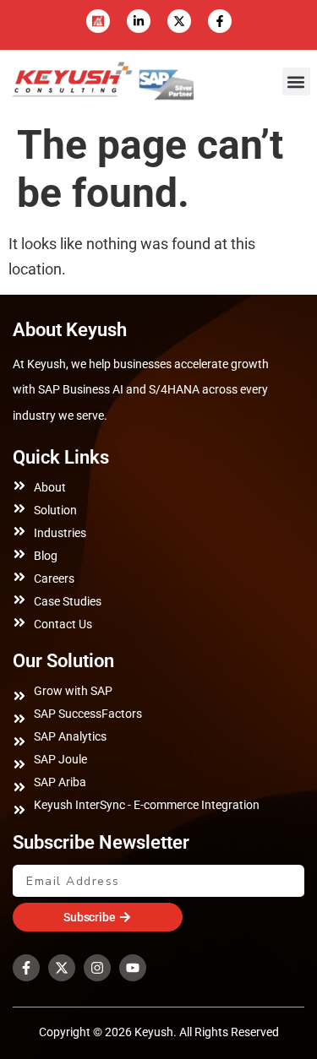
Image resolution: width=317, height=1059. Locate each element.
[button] (296, 81)
